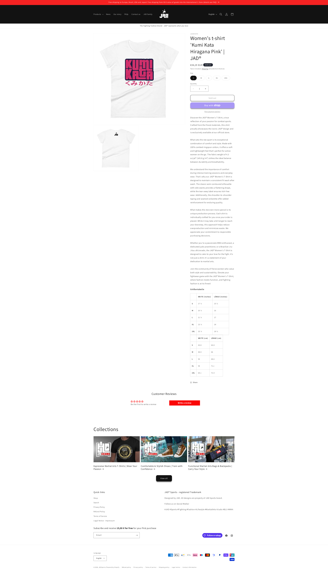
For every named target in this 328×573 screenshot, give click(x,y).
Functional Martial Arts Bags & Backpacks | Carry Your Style (210, 467)
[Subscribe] (137, 535)
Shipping (205, 69)
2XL (227, 78)
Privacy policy (138, 567)
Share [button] (195, 382)
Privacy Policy (99, 507)
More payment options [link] (212, 111)
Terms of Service (100, 516)
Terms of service (150, 567)
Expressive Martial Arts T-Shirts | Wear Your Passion (115, 467)
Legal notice (176, 567)
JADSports (102, 567)
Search (96, 502)
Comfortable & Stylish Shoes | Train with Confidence (161, 467)
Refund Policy (99, 511)
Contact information (189, 567)
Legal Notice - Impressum (104, 520)
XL (218, 78)
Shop (96, 498)
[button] (98, 14)
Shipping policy (164, 567)
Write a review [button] (184, 403)
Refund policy (126, 567)
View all (164, 478)
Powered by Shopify (112, 567)
